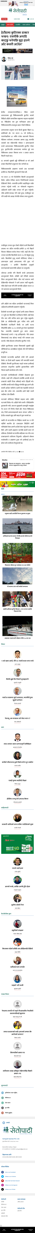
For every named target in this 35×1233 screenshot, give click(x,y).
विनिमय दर (3, 1205)
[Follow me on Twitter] (6, 60)
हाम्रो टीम (20, 1211)
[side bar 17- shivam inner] (17, 844)
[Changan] (17, 51)
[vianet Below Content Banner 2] (17, 475)
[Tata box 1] (17, 96)
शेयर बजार (3, 1207)
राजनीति (18, 24)
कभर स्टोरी (10, 24)
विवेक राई (10, 58)
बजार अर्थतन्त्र (26, 24)
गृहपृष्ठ (2, 1202)
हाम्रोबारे (3, 1213)
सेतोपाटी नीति (4, 1216)
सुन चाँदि (3, 1210)
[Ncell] (17, 1230)
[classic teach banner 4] (17, 484)
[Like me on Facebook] (4, 61)
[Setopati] (17, 1130)
